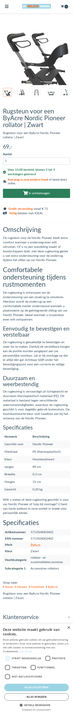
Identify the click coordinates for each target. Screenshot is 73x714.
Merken (21, 587)
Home (8, 587)
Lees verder (25, 651)
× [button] (68, 627)
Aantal (7, 154)
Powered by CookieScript (36, 709)
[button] (36, 705)
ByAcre (35, 544)
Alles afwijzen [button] (36, 696)
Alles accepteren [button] (36, 687)
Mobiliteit (37, 587)
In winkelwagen (39, 193)
